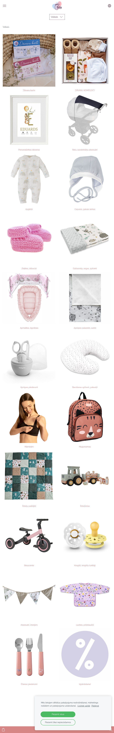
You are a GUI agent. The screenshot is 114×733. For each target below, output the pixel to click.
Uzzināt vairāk (83, 706)
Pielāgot (95, 706)
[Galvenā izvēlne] (4, 6)
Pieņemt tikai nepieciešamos (58, 722)
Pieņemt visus (58, 714)
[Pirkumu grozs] (3, 729)
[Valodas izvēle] (109, 6)
